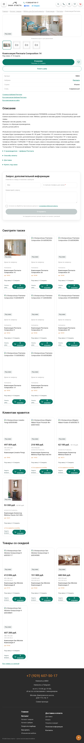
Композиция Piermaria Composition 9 (12, 329)
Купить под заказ (11, 165)
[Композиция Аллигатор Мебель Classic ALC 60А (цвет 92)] (15, 490)
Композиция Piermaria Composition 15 (12, 271)
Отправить (41, 212)
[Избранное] (75, 4)
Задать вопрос (6, 471)
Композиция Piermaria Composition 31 (39, 329)
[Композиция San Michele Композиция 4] (15, 617)
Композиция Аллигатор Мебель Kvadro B (67, 454)
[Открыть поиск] (58, 4)
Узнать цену (42, 69)
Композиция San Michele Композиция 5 (40, 584)
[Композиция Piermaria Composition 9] (15, 305)
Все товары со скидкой (10, 664)
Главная (24, 712)
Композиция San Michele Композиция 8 (13, 584)
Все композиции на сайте (11, 100)
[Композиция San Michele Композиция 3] (69, 560)
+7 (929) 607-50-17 (32, 2)
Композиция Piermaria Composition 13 (12, 386)
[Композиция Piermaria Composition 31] (42, 305)
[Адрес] (69, 4)
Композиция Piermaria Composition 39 (66, 329)
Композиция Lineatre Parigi (14, 452)
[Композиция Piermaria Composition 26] (42, 247)
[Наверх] (78, 737)
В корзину (20, 286)
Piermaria (76, 80)
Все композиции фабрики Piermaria (14, 97)
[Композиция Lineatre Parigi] (15, 429)
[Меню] (3, 4)
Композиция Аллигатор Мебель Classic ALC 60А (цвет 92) (13, 514)
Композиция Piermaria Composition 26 (39, 271)
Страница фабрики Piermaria (12, 94)
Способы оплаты (10, 155)
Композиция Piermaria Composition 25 (66, 271)
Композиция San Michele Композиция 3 (67, 584)
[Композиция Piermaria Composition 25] (69, 247)
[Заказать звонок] (63, 4)
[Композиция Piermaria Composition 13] (15, 362)
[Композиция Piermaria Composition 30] (42, 362)
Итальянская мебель (28, 733)
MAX (27, 6)
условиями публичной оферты (48, 206)
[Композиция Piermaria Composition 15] (15, 247)
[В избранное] (79, 62)
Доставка (8, 160)
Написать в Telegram (42, 685)
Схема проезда (42, 702)
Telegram (36, 6)
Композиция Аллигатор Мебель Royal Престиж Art (41, 454)
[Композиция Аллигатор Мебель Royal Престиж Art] (42, 429)
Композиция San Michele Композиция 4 (13, 642)
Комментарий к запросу (13, 190)
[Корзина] (80, 4)
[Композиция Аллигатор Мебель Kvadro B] (69, 429)
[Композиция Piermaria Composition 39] (69, 305)
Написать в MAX (42, 681)
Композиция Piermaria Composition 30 (39, 386)
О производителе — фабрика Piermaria (19, 151)
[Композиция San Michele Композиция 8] (15, 560)
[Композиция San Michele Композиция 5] (42, 560)
